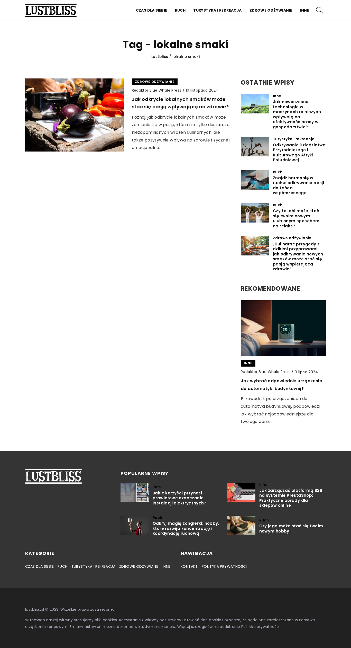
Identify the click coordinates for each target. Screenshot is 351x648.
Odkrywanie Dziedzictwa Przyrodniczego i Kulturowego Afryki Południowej (299, 153)
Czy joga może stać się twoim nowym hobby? (291, 528)
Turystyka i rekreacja (217, 10)
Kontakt (189, 566)
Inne (304, 10)
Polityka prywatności (224, 566)
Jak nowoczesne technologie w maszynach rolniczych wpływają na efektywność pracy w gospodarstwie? (297, 114)
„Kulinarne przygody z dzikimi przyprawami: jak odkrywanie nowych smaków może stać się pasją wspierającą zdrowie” (298, 257)
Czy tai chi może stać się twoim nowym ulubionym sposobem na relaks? (296, 218)
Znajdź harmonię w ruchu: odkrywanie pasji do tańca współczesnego (298, 185)
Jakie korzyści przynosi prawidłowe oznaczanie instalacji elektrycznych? (179, 498)
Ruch (180, 10)
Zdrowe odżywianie (271, 10)
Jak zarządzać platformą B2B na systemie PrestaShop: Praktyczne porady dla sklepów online (290, 498)
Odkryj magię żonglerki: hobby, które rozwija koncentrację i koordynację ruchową (186, 528)
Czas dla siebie (151, 10)
